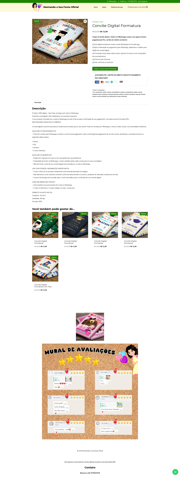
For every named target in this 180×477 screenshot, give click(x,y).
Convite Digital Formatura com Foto (43, 286)
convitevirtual (129, 92)
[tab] (38, 102)
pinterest (104, 96)
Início (96, 7)
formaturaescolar (113, 94)
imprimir (121, 94)
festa (99, 94)
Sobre (104, 7)
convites (122, 92)
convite (109, 92)
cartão (104, 92)
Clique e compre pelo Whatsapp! (105, 69)
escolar (140, 92)
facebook (95, 94)
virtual (119, 96)
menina (143, 94)
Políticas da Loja (117, 7)
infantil (126, 94)
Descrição (37, 102)
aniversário (99, 92)
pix (108, 96)
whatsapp (124, 96)
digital (136, 92)
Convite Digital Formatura (40, 242)
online (99, 96)
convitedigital (116, 92)
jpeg (137, 94)
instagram (132, 94)
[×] (175, 472)
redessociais (112, 96)
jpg (139, 94)
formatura (97, 22)
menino (94, 96)
